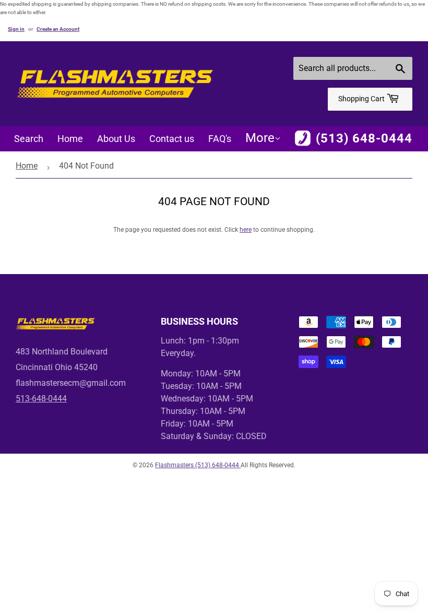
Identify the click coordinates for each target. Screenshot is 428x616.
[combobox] (352, 68)
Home (70, 138)
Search (28, 138)
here (246, 229)
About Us (116, 138)
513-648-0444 (41, 399)
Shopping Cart (362, 98)
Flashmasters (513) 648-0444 (198, 465)
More (260, 138)
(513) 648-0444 (364, 138)
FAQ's (219, 138)
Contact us (171, 138)
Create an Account (58, 29)
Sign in (16, 29)
